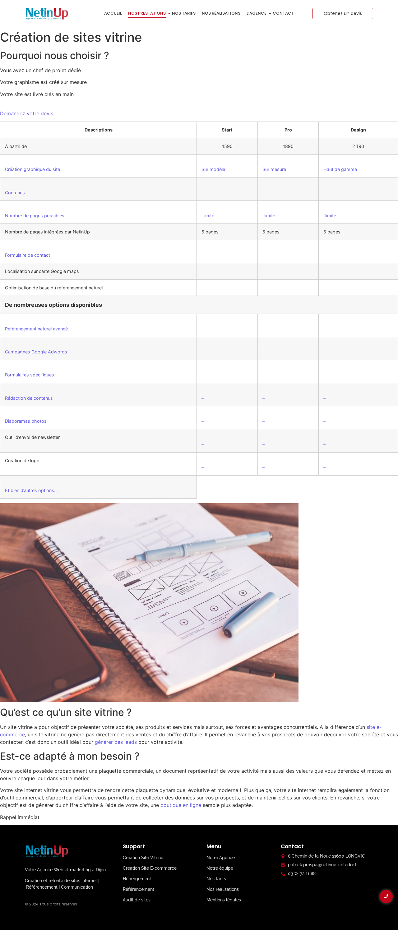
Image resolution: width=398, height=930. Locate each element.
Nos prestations (147, 13)
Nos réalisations (221, 13)
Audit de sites (136, 899)
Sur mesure (274, 169)
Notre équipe (219, 868)
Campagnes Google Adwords (36, 351)
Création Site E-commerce (150, 868)
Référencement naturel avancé (36, 328)
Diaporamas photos (26, 421)
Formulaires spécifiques (29, 374)
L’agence (256, 13)
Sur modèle (213, 169)
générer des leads (116, 742)
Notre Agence (220, 857)
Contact (283, 13)
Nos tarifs (184, 13)
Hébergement (137, 878)
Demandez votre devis (26, 113)
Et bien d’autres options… (31, 490)
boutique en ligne (180, 805)
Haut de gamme (340, 169)
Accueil (113, 13)
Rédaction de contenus (29, 398)
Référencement (138, 889)
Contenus (15, 192)
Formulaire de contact (27, 255)
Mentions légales (223, 899)
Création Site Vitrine (143, 857)
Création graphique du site (32, 169)
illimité (207, 215)
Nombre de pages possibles (34, 215)
